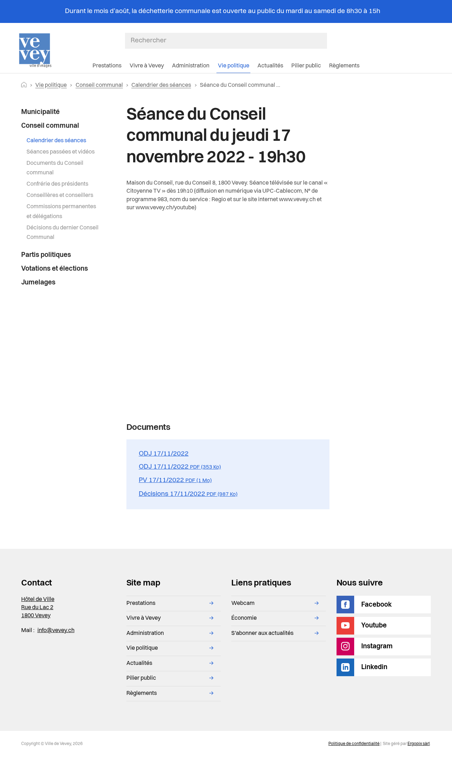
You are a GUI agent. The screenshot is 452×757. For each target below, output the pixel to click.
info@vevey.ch (56, 630)
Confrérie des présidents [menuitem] (57, 184)
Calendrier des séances (161, 85)
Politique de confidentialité (354, 744)
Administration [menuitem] (190, 66)
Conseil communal (99, 85)
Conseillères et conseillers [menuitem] (59, 195)
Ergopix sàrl (419, 744)
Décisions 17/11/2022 (188, 494)
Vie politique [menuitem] (233, 66)
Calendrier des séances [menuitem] (56, 141)
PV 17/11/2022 (175, 480)
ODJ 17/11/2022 (164, 454)
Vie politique (51, 85)
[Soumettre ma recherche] (323, 40)
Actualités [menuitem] (270, 66)
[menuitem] (60, 112)
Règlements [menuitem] (344, 66)
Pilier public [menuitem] (306, 66)
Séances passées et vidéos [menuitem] (60, 152)
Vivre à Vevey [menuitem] (147, 66)
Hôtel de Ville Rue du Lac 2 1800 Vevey (37, 608)
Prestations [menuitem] (107, 66)
